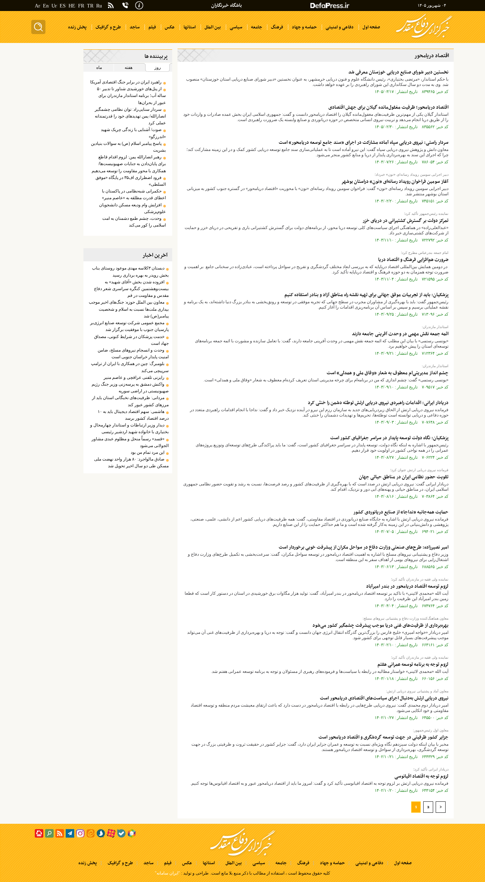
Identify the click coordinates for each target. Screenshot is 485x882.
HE (72, 6)
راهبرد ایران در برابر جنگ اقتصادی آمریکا (126, 82)
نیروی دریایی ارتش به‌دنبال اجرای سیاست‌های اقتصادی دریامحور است (384, 698)
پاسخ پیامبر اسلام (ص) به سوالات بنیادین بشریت (128, 147)
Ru (99, 6)
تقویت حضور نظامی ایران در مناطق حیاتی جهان (403, 477)
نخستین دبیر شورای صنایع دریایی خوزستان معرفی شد (398, 72)
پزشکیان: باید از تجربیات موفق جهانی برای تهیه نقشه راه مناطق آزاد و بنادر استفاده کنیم (366, 295)
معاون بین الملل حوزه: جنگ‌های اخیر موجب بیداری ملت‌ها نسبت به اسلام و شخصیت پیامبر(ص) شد (128, 309)
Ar (37, 6)
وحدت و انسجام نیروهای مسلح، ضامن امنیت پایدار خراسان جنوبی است (133, 353)
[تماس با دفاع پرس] (125, 5)
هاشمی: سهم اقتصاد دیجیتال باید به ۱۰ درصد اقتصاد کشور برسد (133, 415)
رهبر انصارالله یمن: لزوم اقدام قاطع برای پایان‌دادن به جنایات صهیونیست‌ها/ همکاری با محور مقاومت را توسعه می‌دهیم (128, 163)
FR (81, 6)
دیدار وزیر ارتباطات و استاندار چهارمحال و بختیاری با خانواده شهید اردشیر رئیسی (129, 428)
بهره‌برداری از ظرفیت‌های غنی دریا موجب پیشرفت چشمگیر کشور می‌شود (380, 625)
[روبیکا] (131, 833)
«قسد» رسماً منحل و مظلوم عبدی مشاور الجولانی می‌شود (130, 442)
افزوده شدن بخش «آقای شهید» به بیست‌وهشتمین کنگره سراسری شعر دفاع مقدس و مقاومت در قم (131, 288)
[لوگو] (424, 38)
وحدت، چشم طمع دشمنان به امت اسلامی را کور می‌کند (133, 222)
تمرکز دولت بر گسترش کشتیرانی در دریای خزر (405, 221)
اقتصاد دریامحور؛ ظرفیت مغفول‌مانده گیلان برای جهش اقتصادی (388, 107)
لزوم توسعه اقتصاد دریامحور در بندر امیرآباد (407, 586)
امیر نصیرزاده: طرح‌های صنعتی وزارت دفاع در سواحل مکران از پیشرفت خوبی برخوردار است (363, 547)
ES (63, 6)
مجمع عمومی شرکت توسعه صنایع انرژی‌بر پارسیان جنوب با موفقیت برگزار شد (129, 326)
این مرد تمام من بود (147, 452)
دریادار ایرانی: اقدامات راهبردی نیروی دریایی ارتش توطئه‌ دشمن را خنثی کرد (378, 403)
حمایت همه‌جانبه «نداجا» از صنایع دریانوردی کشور (400, 512)
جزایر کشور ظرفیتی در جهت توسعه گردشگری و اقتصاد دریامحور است (383, 737)
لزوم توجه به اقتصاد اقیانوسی (421, 776)
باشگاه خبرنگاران (226, 5)
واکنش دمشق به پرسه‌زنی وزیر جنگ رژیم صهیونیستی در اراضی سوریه (130, 387)
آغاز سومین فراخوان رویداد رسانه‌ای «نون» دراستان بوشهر (394, 182)
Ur (54, 6)
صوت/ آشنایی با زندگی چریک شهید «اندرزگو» (133, 133)
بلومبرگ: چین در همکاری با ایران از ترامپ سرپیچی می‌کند (129, 367)
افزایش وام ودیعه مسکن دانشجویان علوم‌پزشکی (132, 208)
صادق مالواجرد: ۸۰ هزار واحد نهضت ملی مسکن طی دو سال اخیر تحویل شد (131, 462)
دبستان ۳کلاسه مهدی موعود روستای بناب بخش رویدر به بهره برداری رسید (130, 271)
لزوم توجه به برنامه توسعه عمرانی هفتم (412, 664)
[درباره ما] (139, 4)
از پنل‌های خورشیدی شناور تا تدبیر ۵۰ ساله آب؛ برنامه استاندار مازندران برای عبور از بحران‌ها (131, 95)
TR (90, 6)
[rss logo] (110, 6)
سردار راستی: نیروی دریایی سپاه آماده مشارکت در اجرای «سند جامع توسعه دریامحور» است (363, 142)
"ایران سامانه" (167, 873)
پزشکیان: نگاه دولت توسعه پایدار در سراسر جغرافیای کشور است (389, 438)
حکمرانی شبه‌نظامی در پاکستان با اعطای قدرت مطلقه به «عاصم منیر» (133, 194)
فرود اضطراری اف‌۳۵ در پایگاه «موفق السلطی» (130, 181)
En (46, 6)
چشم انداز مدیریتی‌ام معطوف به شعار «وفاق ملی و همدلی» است (387, 373)
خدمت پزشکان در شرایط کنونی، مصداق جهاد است (131, 340)
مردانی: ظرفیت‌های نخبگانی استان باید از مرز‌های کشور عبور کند (130, 401)
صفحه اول (403, 863)
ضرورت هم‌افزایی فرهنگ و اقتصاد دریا (413, 260)
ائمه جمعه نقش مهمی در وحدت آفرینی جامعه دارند (400, 334)
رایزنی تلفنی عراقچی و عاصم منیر (134, 377)
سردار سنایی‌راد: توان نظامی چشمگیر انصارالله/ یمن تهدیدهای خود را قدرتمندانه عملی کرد (130, 116)
